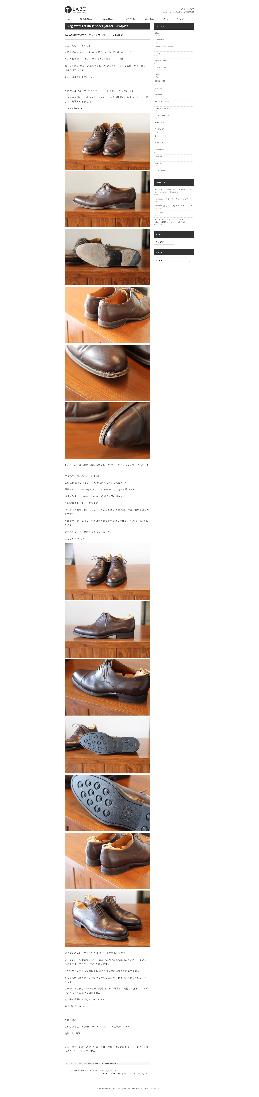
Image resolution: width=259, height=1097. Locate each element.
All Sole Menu (86, 19)
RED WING (159, 129)
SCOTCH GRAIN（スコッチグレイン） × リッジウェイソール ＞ (126, 1074)
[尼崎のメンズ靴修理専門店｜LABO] (75, 4)
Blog (165, 19)
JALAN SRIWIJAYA (116, 26)
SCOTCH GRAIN (162, 102)
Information (159, 40)
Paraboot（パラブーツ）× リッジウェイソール (173, 199)
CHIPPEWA (159, 143)
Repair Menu (107, 19)
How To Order (129, 19)
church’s (158, 88)
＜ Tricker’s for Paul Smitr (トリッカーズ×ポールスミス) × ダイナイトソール (92, 1071)
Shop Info (149, 19)
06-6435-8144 (187, 9)
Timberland (159, 150)
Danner (158, 136)
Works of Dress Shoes (88, 26)
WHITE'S (158, 163)
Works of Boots (161, 122)
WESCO (158, 157)
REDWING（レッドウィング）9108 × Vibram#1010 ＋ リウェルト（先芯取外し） (172, 221)
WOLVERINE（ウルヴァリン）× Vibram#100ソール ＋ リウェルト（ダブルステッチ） (174, 190)
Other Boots (160, 170)
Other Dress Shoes (163, 115)
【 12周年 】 (160, 213)
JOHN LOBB (160, 81)
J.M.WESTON (160, 67)
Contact (180, 19)
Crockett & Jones (162, 54)
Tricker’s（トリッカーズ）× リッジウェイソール (174, 206)
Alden (157, 74)
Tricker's (158, 95)
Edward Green (161, 60)
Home (67, 19)
